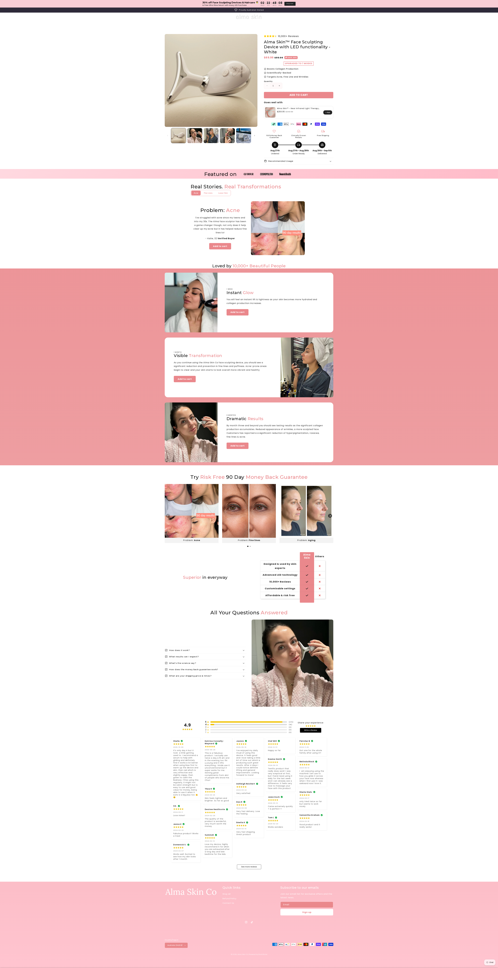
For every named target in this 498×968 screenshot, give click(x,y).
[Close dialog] (295, 458)
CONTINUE (274, 499)
